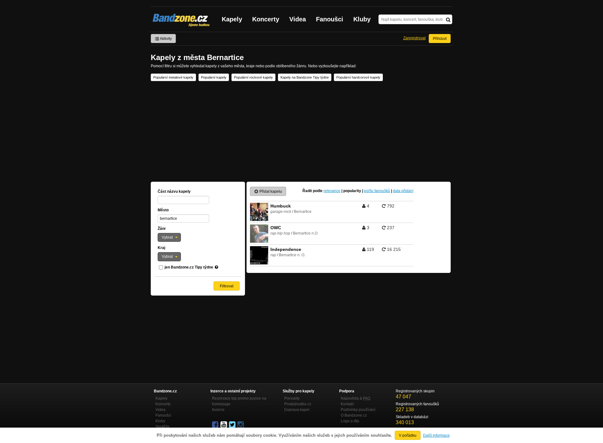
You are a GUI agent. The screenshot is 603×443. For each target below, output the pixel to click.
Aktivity (165, 38)
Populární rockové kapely (253, 77)
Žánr (162, 228)
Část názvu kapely (174, 191)
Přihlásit (440, 38)
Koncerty (265, 19)
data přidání (403, 191)
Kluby (362, 19)
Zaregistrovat (414, 38)
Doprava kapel (296, 409)
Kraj (161, 248)
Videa (297, 19)
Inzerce (218, 409)
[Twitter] (232, 425)
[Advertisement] (301, 131)
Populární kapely (213, 77)
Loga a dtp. (350, 421)
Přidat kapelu (270, 191)
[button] (169, 237)
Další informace (436, 435)
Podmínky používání (358, 409)
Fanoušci (329, 19)
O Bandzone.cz (354, 415)
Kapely (232, 19)
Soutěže (162, 426)
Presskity (292, 398)
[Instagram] (241, 425)
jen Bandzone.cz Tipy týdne (189, 267)
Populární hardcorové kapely (358, 77)
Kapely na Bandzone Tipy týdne (304, 77)
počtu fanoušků (377, 191)
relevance (331, 191)
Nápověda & (355, 398)
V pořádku (407, 435)
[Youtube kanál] (224, 425)
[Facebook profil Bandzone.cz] (216, 425)
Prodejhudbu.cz (297, 404)
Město (163, 210)
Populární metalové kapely (173, 77)
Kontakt (347, 404)
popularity (352, 191)
